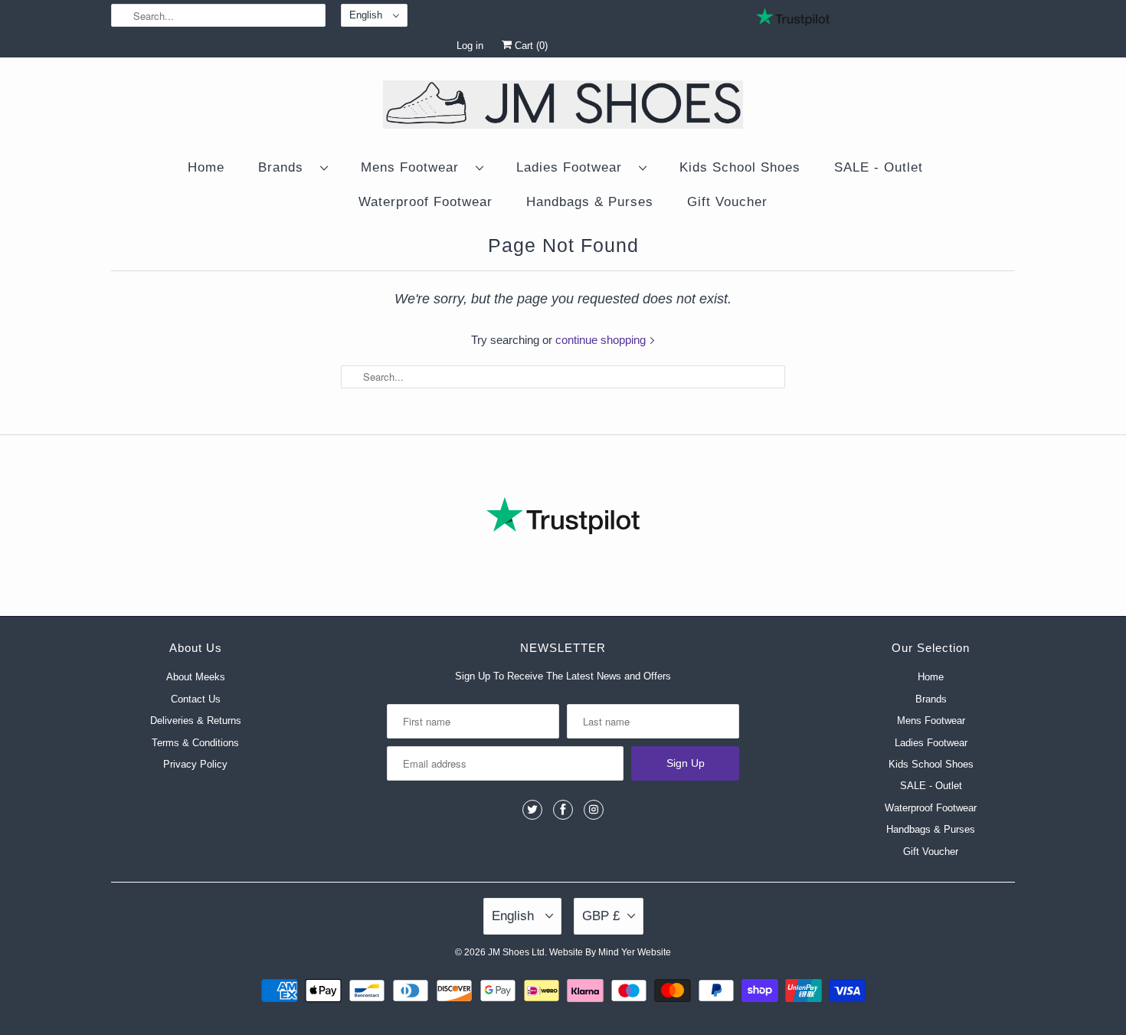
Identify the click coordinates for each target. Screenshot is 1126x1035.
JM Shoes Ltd (516, 952)
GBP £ (601, 916)
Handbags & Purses (589, 202)
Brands (285, 167)
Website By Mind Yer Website (610, 952)
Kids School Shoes (739, 167)
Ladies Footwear (573, 167)
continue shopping (602, 339)
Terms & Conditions (195, 742)
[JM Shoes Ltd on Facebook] (563, 810)
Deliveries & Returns (195, 720)
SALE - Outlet (878, 167)
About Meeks (195, 677)
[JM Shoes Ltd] (563, 107)
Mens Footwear (414, 167)
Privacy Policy (195, 764)
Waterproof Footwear (425, 202)
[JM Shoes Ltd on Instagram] (594, 810)
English (367, 15)
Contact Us (196, 699)
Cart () (530, 45)
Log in (470, 45)
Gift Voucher (727, 202)
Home (206, 167)
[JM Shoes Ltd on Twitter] (532, 810)
